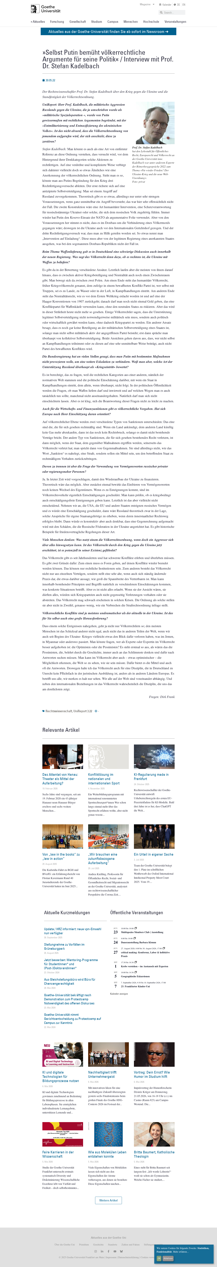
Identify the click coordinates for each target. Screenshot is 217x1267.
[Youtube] (115, 1251)
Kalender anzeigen (119, 993)
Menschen (131, 22)
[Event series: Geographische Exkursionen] (135, 972)
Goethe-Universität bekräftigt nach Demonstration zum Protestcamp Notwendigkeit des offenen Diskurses (69, 999)
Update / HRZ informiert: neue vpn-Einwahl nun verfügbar (72, 931)
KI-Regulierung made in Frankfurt (151, 776)
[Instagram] (95, 1251)
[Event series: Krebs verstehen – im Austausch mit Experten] (135, 962)
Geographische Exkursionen (135, 976)
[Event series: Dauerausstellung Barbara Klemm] (134, 938)
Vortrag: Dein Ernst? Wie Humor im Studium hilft (152, 1074)
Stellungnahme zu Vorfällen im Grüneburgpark (64, 946)
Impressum (110, 1257)
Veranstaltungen (175, 22)
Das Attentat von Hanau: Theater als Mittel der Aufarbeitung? (60, 778)
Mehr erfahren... (181, 1251)
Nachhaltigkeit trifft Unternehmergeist (102, 1074)
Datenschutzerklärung (128, 1257)
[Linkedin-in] (102, 1251)
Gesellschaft (78, 22)
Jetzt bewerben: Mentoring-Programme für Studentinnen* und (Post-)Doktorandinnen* (71, 964)
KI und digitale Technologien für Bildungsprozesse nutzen (60, 1076)
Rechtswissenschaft (59, 711)
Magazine (145, 4)
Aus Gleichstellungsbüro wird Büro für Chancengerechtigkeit (69, 981)
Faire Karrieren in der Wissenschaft (58, 1154)
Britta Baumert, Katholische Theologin (154, 1154)
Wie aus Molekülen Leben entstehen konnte (107, 1154)
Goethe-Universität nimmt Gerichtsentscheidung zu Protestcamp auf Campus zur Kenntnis (72, 1018)
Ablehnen (168, 1258)
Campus (112, 22)
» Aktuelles (38, 22)
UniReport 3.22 (82, 711)
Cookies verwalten (149, 1257)
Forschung (57, 22)
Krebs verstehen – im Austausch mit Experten (144, 966)
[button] (108, 1200)
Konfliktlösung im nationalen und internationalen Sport (104, 778)
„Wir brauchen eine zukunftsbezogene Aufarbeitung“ (102, 858)
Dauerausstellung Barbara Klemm (138, 942)
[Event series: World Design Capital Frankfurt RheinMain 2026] (164, 948)
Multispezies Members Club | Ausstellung (142, 932)
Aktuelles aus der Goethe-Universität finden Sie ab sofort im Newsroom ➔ (108, 31)
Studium (96, 22)
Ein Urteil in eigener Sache (153, 854)
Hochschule (151, 22)
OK (159, 1258)
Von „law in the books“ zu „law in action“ (61, 856)
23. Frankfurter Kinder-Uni (135, 986)
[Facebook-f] (108, 1251)
